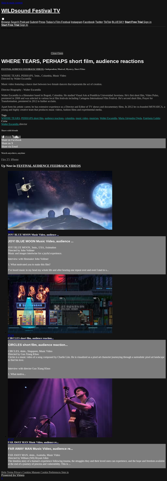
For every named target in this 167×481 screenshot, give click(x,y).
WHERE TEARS (10, 118)
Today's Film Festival (58, 22)
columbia (69, 118)
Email (18, 136)
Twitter (99, 22)
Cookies (27, 472)
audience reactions (54, 118)
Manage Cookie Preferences (46, 472)
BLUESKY (118, 22)
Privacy (18, 472)
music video (82, 118)
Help (4, 472)
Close (54, 53)
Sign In (24, 25)
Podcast (24, 22)
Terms (10, 472)
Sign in (147, 22)
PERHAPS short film (32, 118)
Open (60, 53)
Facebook (89, 22)
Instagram (76, 22)
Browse (6, 22)
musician (94, 118)
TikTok (107, 22)
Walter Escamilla (108, 118)
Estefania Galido (151, 118)
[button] (3, 19)
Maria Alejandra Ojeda (130, 118)
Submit (34, 22)
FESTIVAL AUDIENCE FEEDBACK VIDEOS (22, 69)
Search (15, 22)
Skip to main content (12, 2)
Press (42, 22)
